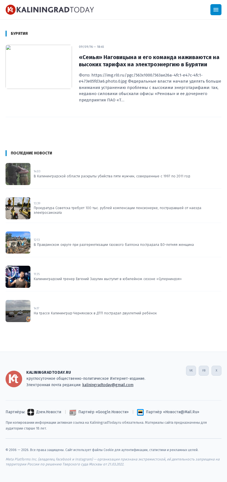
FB (203, 370)
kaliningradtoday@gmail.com (107, 385)
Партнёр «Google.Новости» (103, 412)
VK (191, 370)
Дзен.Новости (48, 412)
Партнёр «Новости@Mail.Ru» (172, 412)
